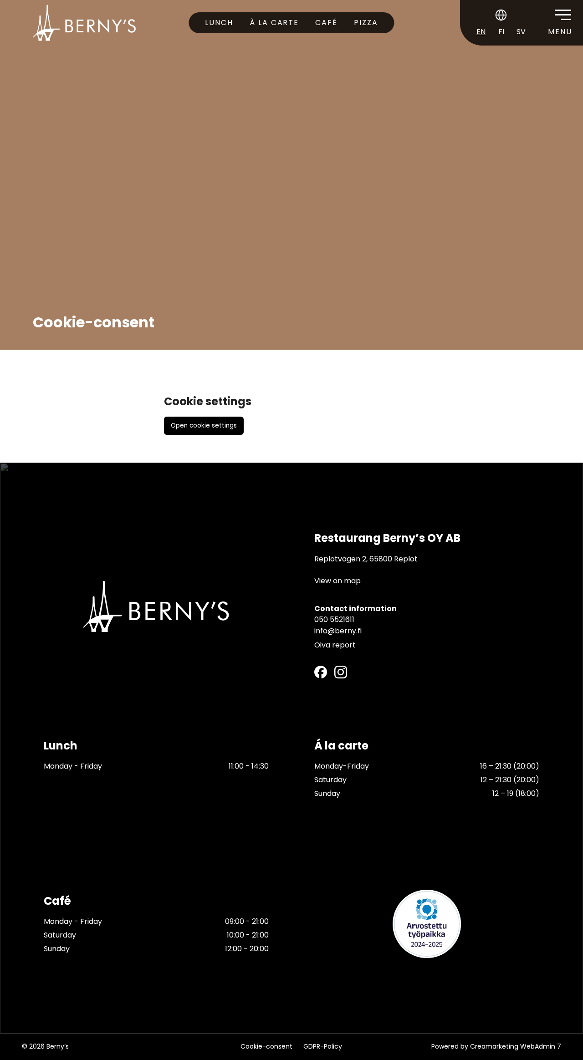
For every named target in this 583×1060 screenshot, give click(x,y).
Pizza (366, 22)
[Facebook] (321, 672)
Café (326, 22)
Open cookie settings (204, 425)
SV (521, 31)
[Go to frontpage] (84, 23)
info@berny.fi (338, 630)
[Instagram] (341, 672)
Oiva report (335, 644)
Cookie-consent (266, 1046)
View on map (337, 580)
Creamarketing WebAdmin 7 (515, 1046)
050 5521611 (334, 619)
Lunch (219, 22)
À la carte (274, 22)
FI (501, 31)
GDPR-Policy (322, 1046)
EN (481, 31)
